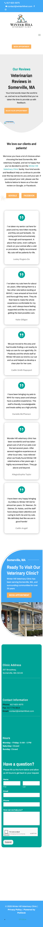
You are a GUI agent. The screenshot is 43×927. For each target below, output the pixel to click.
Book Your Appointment (16, 111)
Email (6, 791)
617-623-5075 (16, 704)
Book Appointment (21, 46)
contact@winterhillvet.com (21, 711)
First (4, 787)
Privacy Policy (15, 909)
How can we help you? (13, 810)
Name (6, 779)
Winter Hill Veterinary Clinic (19, 579)
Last (24, 787)
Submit (8, 842)
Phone (6, 800)
